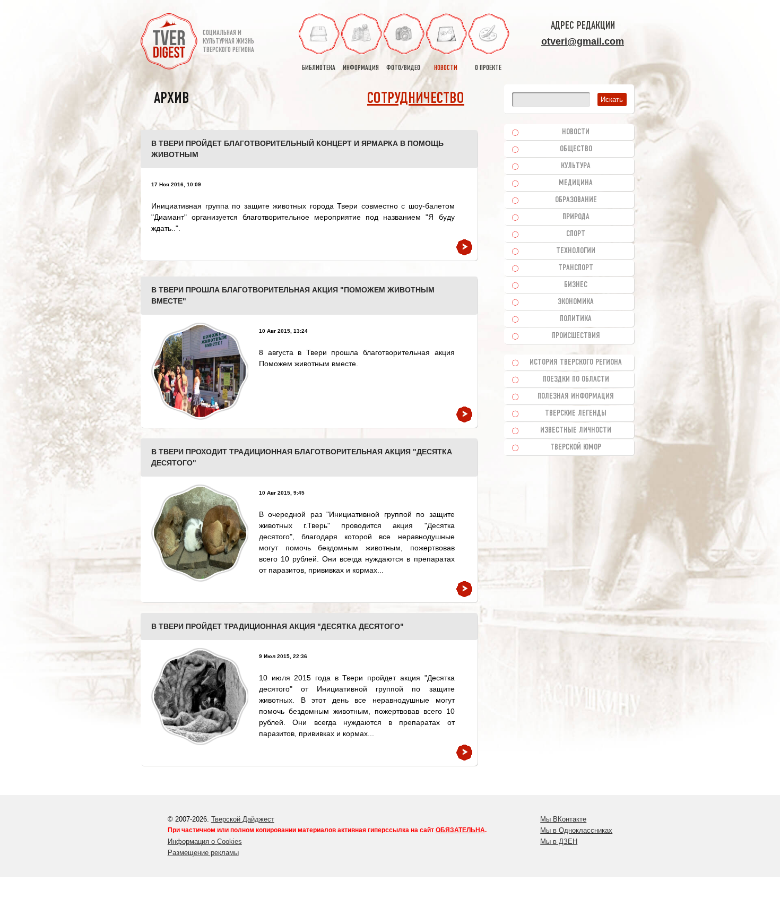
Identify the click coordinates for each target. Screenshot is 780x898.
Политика (576, 319)
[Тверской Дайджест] (169, 43)
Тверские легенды (575, 413)
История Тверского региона (576, 362)
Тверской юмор (575, 447)
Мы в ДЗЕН (558, 841)
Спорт (575, 234)
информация (361, 68)
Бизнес (575, 285)
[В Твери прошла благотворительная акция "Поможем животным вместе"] (199, 371)
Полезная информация (576, 396)
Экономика (576, 302)
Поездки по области (576, 379)
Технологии (575, 251)
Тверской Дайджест (242, 819)
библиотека (318, 68)
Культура (576, 166)
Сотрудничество (415, 99)
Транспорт (575, 268)
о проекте (488, 68)
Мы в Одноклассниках (576, 830)
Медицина (576, 183)
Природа (576, 217)
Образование (576, 200)
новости (445, 68)
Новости (576, 132)
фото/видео (403, 68)
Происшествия (576, 336)
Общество (576, 149)
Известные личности (575, 430)
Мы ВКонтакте (563, 819)
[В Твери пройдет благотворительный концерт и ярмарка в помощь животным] (464, 247)
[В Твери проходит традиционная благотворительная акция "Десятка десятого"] (199, 533)
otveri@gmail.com (582, 41)
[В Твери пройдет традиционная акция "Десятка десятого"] (199, 696)
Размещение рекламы (203, 853)
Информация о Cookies (205, 841)
